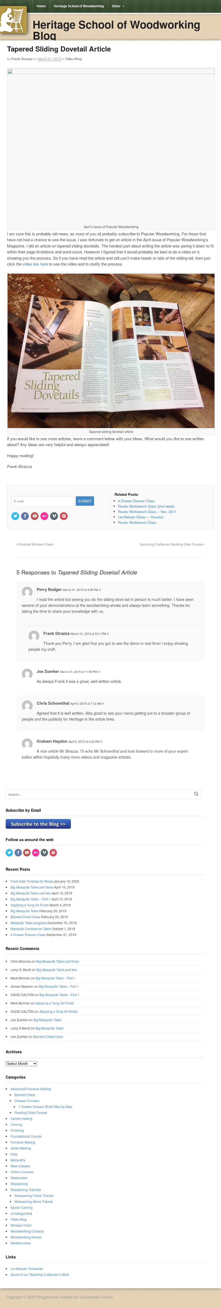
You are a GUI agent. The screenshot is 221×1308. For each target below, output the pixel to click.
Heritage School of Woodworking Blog (116, 29)
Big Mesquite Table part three (32, 887)
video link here (35, 264)
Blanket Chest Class (25, 916)
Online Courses (22, 1171)
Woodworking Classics (27, 1231)
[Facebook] (25, 516)
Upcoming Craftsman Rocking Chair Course (171, 544)
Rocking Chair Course (31, 1112)
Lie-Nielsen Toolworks (27, 1268)
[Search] (196, 793)
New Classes (20, 1166)
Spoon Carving (22, 1207)
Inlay (14, 1154)
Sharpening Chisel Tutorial (34, 1195)
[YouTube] (35, 516)
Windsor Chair (21, 1225)
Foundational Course (26, 1136)
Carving (16, 1124)
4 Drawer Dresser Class (28, 934)
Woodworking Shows (26, 1237)
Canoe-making (21, 1118)
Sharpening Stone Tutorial (34, 1201)
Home (41, 6)
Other (116, 6)
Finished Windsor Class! (36, 544)
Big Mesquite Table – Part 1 (31, 899)
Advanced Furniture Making (31, 1088)
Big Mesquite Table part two (31, 893)
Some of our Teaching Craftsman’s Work (40, 1274)
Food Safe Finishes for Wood (32, 881)
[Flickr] (44, 516)
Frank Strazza (22, 58)
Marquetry (18, 1160)
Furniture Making (23, 1142)
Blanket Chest (25, 1094)
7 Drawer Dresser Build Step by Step (45, 1106)
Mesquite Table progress (29, 922)
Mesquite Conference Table (31, 928)
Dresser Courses (27, 1100)
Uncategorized (21, 1213)
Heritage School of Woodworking (79, 6)
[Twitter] (15, 516)
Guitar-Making (21, 1148)
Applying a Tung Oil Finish (30, 905)
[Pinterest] (64, 516)
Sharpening (19, 1183)
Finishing (17, 1130)
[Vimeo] (54, 516)
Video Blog (73, 58)
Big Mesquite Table (25, 910)
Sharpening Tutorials (26, 1189)
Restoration (19, 1177)
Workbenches (21, 1243)
